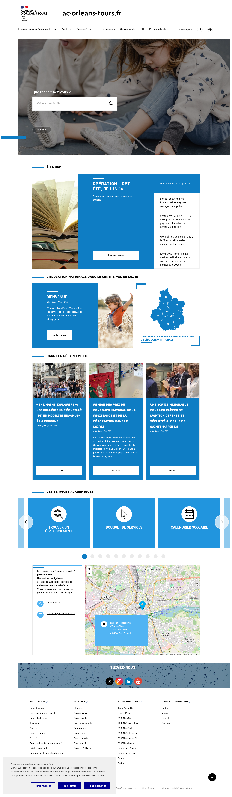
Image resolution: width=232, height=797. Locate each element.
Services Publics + (82, 747)
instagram (119, 681)
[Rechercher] (200, 30)
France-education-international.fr (46, 743)
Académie (66, 29)
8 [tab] (140, 556)
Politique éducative (158, 29)
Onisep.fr (34, 722)
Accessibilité (210, 29)
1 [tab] (84, 556)
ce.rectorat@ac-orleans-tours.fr (61, 613)
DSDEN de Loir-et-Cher (129, 738)
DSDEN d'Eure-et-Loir (128, 722)
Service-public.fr (81, 718)
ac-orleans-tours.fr (92, 13)
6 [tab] (124, 556)
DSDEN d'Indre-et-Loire (129, 733)
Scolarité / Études (85, 29)
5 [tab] (116, 556)
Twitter (165, 707)
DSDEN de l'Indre (126, 727)
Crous (121, 758)
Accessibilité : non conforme (180, 788)
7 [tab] (132, 556)
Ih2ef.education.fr (39, 747)
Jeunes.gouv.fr (81, 733)
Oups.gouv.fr (80, 743)
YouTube (166, 722)
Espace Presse (125, 712)
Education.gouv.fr (39, 707)
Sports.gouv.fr (81, 738)
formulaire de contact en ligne (58, 592)
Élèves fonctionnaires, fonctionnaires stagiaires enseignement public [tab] (174, 202)
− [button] (89, 573)
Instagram (167, 712)
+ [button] (89, 569)
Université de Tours (127, 753)
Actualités (42, 129)
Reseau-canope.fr (38, 733)
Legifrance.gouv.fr (83, 722)
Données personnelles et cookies (88, 771)
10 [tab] (156, 556)
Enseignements (107, 29)
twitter (110, 681)
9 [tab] (148, 556)
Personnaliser (43, 786)
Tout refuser (69, 786)
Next (222, 522)
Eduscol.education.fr (40, 718)
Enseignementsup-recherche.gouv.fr (47, 753)
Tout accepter (97, 786)
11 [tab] (163, 556)
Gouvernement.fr (82, 712)
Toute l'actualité (125, 707)
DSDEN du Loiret (126, 743)
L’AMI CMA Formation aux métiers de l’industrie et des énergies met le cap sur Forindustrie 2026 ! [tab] (175, 259)
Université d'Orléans (127, 747)
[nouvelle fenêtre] (189, 523)
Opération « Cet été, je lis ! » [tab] (175, 183)
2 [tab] (92, 556)
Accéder (59, 470)
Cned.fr (33, 727)
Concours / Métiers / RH (132, 29)
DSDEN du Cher (125, 718)
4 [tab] (108, 556)
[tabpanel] (93, 221)
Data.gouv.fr (80, 727)
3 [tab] (100, 556)
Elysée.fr (78, 707)
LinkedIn (166, 718)
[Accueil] (34, 13)
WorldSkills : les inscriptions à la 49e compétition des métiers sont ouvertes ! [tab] (176, 240)
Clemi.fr (34, 738)
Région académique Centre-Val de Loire (37, 29)
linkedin (129, 681)
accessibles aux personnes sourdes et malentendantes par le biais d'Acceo (54, 583)
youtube (138, 681)
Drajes (121, 763)
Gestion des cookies (156, 788)
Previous (26, 522)
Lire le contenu (59, 335)
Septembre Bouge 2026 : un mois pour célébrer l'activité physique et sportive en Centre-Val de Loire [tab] (175, 221)
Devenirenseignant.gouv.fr (43, 712)
